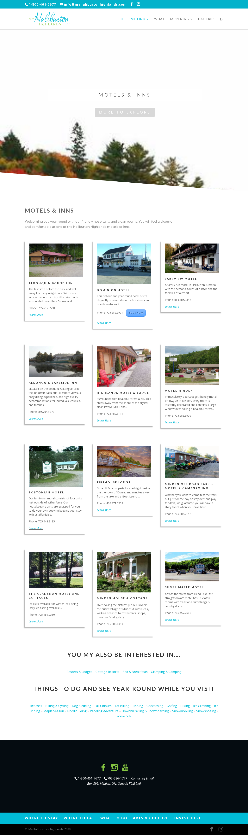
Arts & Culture (151, 818)
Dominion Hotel (113, 290)
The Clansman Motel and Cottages (54, 595)
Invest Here (188, 818)
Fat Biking (122, 706)
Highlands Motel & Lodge (123, 392)
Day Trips (206, 19)
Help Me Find (133, 19)
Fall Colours (103, 706)
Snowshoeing (206, 711)
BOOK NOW (136, 312)
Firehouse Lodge (114, 482)
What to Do (113, 818)
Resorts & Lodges (79, 672)
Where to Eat (79, 818)
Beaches (36, 706)
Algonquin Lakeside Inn (53, 382)
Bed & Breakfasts (135, 672)
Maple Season (53, 711)
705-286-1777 (118, 778)
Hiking (185, 706)
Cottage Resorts (107, 672)
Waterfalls (124, 716)
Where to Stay (41, 818)
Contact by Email (142, 778)
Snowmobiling (182, 711)
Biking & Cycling (57, 706)
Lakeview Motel (181, 278)
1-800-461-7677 (89, 778)
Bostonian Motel (46, 492)
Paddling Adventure (104, 711)
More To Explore (125, 112)
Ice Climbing (202, 706)
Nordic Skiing (77, 711)
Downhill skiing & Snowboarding (145, 711)
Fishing (138, 706)
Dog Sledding (81, 706)
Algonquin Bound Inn (51, 283)
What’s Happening (171, 19)
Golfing (172, 706)
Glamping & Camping (166, 672)
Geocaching (154, 706)
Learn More (36, 315)
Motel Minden (179, 390)
